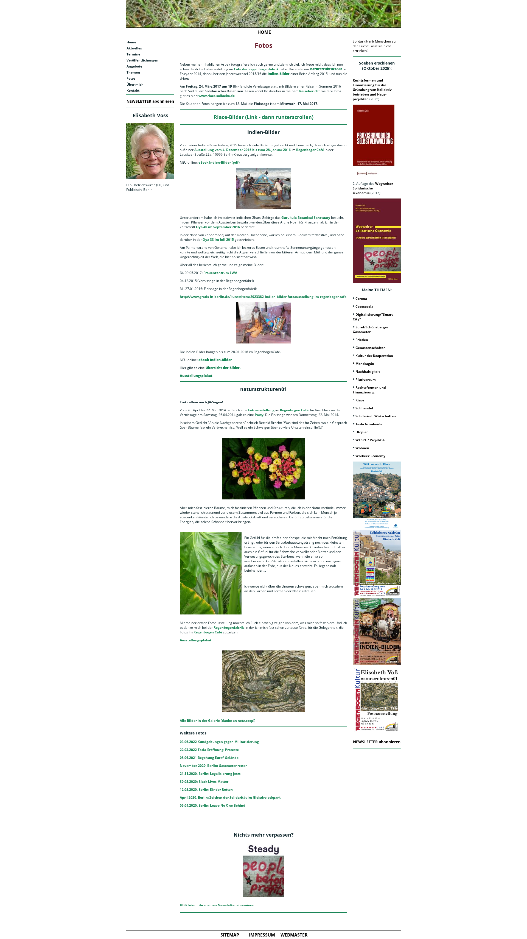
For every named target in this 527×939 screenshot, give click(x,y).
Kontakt (133, 90)
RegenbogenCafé (310, 149)
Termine (133, 54)
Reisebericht (309, 91)
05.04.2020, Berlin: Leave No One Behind (212, 805)
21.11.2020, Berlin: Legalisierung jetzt (210, 773)
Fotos (131, 78)
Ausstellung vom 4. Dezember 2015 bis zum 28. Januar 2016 (242, 149)
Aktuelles (134, 48)
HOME (264, 32)
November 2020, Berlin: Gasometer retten (214, 765)
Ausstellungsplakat (195, 640)
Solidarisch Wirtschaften (375, 416)
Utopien (362, 432)
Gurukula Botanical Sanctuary (305, 217)
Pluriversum (365, 379)
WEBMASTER (294, 935)
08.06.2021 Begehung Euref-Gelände (209, 757)
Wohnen (362, 448)
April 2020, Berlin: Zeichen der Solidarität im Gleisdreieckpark (230, 797)
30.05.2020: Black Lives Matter (204, 781)
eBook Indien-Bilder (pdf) (219, 162)
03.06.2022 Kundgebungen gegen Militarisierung (219, 741)
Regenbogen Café (294, 410)
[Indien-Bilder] (377, 631)
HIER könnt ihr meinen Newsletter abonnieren (218, 905)
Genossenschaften (370, 347)
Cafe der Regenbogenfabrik (256, 69)
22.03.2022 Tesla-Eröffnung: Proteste (209, 749)
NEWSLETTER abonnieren (150, 101)
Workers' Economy (370, 456)
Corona (361, 298)
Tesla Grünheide (368, 424)
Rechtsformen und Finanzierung (369, 390)
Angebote (134, 66)
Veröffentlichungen (142, 60)
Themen (133, 72)
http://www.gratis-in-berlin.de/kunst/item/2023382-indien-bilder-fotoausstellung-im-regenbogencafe (263, 296)
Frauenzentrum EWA (220, 272)
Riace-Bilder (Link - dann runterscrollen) (263, 117)
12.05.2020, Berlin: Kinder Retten (206, 789)
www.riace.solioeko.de (216, 95)
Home (131, 42)
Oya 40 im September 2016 (218, 227)
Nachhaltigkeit (367, 371)
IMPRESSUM (262, 935)
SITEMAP (229, 935)
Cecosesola (364, 306)
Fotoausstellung (261, 410)
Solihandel (364, 408)
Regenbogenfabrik (229, 627)
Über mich (135, 84)
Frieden (361, 339)
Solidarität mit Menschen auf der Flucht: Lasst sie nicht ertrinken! (375, 46)
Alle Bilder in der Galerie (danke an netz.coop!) (217, 720)
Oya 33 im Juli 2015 (218, 239)
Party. (259, 414)
